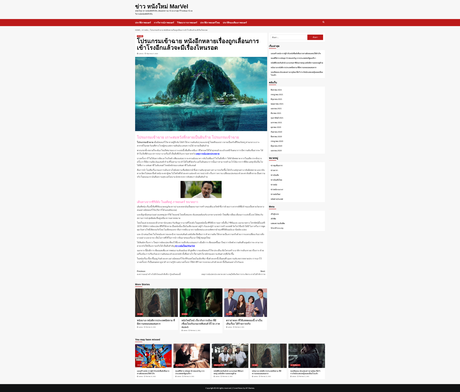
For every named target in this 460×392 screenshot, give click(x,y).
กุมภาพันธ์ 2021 (277, 118)
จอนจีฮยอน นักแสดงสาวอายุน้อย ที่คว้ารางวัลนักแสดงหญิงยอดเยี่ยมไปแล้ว (297, 73)
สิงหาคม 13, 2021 (151, 327)
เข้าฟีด (273, 218)
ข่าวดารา (274, 170)
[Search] (323, 22)
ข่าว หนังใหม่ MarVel (161, 6)
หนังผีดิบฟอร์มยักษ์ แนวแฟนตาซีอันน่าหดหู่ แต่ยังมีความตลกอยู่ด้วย (297, 63)
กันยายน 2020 (276, 132)
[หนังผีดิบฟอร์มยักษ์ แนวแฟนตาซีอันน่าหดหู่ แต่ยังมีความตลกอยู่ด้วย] (230, 356)
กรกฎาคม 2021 (277, 94)
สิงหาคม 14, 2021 (151, 376)
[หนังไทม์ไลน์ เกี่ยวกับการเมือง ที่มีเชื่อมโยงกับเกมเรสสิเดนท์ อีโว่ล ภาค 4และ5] (201, 302)
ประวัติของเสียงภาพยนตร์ (235, 22)
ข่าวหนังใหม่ (275, 194)
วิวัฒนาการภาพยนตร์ (187, 22)
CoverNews (238, 388)
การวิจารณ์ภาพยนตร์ (164, 22)
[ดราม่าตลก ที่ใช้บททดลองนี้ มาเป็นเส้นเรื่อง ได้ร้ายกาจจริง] (245, 302)
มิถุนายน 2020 (276, 146)
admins (141, 53)
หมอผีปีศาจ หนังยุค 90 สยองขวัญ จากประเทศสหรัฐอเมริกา (293, 58)
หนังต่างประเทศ (277, 199)
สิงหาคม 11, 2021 (195, 330)
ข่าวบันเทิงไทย (276, 180)
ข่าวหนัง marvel (277, 189)
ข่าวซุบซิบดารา (277, 165)
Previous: (159, 272)
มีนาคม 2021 (276, 113)
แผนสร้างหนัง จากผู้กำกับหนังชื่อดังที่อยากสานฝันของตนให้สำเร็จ (296, 53)
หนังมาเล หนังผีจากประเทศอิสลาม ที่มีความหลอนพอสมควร (293, 67)
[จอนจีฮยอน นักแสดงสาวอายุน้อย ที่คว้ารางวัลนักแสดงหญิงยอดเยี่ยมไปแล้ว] (306, 356)
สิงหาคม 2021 (276, 90)
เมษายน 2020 (276, 150)
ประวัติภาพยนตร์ (143, 22)
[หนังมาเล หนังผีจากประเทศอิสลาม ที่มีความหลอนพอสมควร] (156, 302)
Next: (233, 272)
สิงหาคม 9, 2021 (239, 327)
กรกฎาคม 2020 (277, 141)
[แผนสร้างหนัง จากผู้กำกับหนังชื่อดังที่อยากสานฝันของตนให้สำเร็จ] (153, 356)
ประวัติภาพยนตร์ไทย (210, 22)
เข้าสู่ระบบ (275, 214)
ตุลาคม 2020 (276, 127)
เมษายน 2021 (276, 108)
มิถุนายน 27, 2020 (152, 53)
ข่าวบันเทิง (275, 175)
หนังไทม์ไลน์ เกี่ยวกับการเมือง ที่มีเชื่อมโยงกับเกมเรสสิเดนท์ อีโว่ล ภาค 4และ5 (200, 323)
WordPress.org (277, 228)
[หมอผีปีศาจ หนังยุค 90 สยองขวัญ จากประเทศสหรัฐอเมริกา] (191, 356)
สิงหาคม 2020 (276, 136)
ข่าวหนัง (140, 36)
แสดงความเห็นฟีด (278, 223)
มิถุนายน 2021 (276, 99)
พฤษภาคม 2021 (277, 104)
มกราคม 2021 (276, 122)
